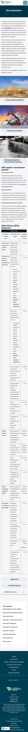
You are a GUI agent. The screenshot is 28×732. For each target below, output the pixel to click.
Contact (14, 656)
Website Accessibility (14, 672)
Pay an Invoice (14, 659)
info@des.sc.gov (13, 701)
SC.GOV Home (13, 719)
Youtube (17, 680)
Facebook (9, 680)
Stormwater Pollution (8, 630)
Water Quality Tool (8, 637)
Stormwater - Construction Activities (12, 619)
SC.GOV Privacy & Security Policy (14, 721)
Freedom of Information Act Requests (14, 661)
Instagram (11, 680)
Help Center (14, 723)
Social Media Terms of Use (14, 664)
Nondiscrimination (14, 667)
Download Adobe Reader (14, 727)
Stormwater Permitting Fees (10, 627)
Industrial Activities (8, 616)
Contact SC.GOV (14, 725)
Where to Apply (7, 641)
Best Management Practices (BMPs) (12, 609)
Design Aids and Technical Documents (13, 612)
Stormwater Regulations (9, 634)
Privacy (14, 670)
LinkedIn (13, 680)
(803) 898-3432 (14, 699)
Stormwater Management (9, 623)
